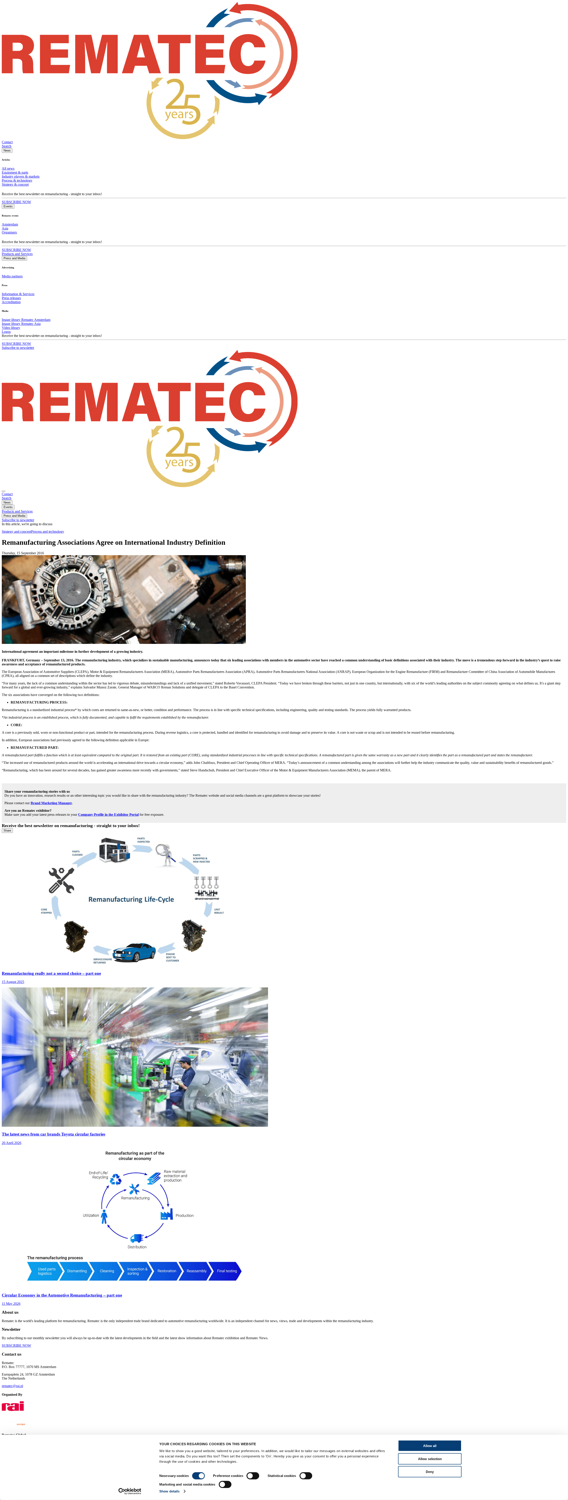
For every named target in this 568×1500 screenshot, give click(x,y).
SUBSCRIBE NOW (16, 202)
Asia (5, 228)
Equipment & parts (15, 172)
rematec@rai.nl (12, 1386)
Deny (430, 1472)
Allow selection (430, 1459)
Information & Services (18, 294)
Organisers (9, 232)
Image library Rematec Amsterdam (26, 320)
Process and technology (47, 531)
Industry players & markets (20, 176)
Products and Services (17, 254)
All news (8, 168)
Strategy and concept (16, 531)
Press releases (11, 298)
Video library (11, 328)
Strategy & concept (15, 184)
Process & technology (17, 180)
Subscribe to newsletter (18, 348)
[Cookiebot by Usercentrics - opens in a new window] (129, 1491)
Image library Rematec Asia (21, 324)
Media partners (12, 276)
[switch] (253, 1475)
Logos (6, 332)
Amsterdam (10, 224)
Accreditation (11, 302)
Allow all (429, 1446)
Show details (169, 1491)
